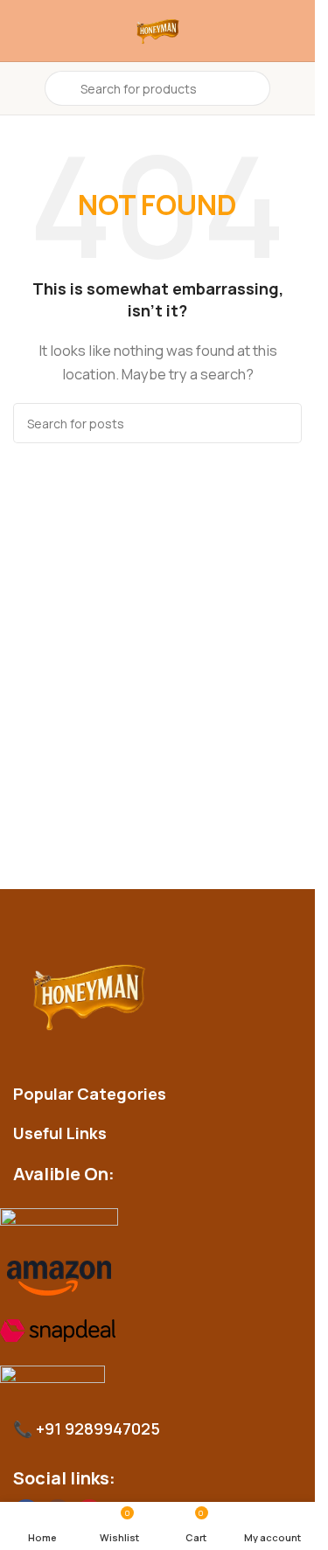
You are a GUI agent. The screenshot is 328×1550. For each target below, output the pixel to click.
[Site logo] (157, 30)
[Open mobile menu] (20, 88)
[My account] (295, 88)
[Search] (282, 423)
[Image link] (162, 995)
